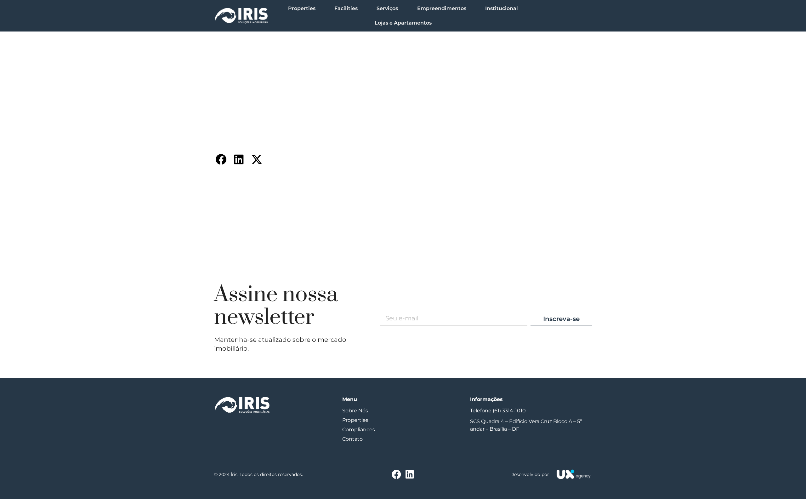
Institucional (501, 8)
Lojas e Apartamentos (403, 23)
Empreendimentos (441, 8)
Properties (301, 8)
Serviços (387, 8)
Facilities (346, 8)
